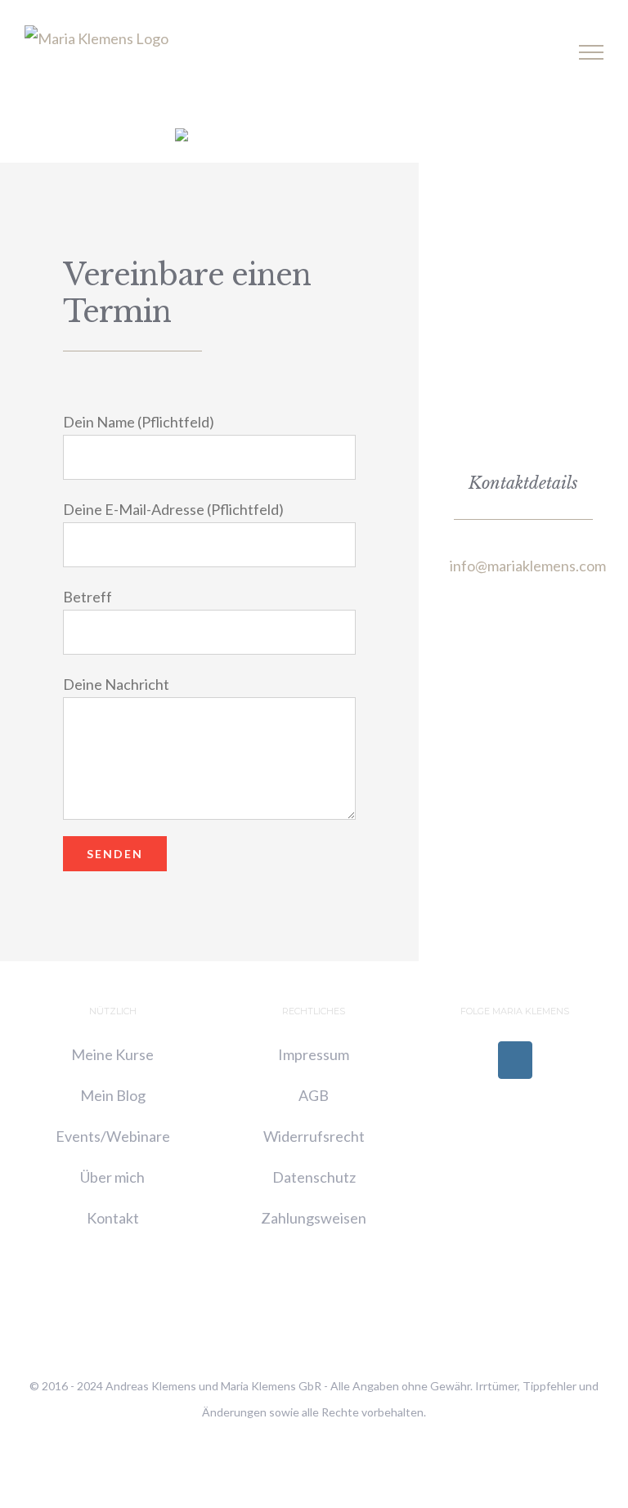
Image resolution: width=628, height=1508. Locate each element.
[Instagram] (515, 1060)
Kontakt (113, 1218)
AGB (313, 1095)
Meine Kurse (112, 1054)
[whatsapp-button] (181, 136)
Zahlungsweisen (313, 1218)
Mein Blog (113, 1095)
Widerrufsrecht (314, 1136)
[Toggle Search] (534, 51)
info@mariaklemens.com (528, 566)
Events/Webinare (113, 1136)
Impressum (313, 1054)
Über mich (112, 1177)
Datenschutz (314, 1177)
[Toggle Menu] (591, 52)
